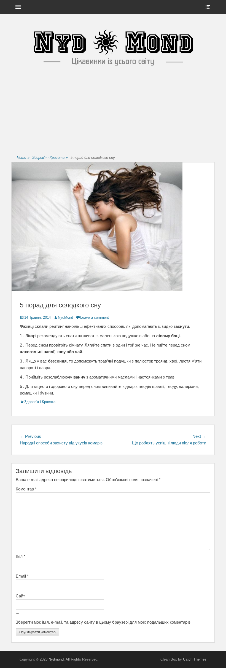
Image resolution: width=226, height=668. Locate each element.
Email (22, 576)
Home (23, 157)
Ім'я (20, 556)
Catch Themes (194, 659)
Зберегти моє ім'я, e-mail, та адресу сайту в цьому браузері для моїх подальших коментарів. (104, 622)
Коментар (26, 489)
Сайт (20, 596)
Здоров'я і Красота (50, 157)
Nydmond (56, 659)
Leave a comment (94, 317)
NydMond (65, 317)
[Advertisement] (113, 111)
